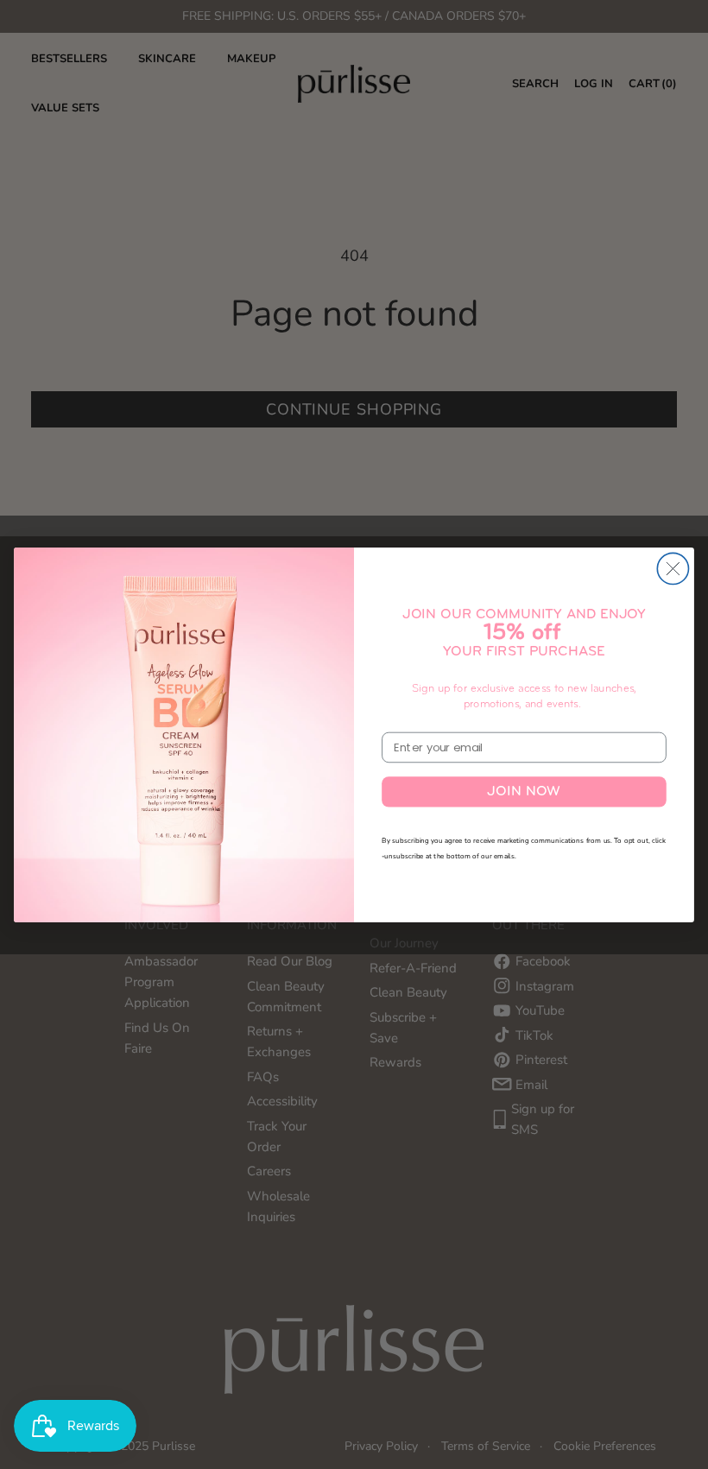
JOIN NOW (523, 791)
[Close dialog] (672, 568)
